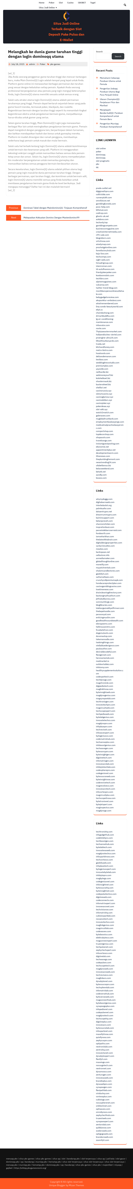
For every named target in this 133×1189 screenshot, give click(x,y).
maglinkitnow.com (104, 689)
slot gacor (120, 1158)
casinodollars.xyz (104, 400)
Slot (61, 2)
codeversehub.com (105, 993)
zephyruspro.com (104, 1040)
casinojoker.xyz (103, 403)
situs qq (56, 1158)
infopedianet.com (104, 1009)
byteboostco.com (104, 934)
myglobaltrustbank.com (107, 418)
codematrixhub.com (105, 739)
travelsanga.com (104, 440)
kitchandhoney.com (105, 347)
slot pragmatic (102, 161)
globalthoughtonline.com (107, 561)
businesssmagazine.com (107, 228)
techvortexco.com (104, 859)
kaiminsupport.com (105, 517)
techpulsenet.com (104, 947)
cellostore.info (102, 555)
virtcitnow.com (103, 241)
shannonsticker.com (105, 524)
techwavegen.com (104, 748)
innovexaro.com (103, 1024)
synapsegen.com (104, 1087)
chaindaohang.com (105, 312)
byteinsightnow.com (105, 779)
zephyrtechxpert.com (106, 950)
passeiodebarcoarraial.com (109, 530)
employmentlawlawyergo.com (110, 421)
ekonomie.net (102, 446)
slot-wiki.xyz (101, 409)
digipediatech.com (104, 686)
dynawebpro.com (104, 1084)
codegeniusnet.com (105, 881)
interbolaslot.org (103, 505)
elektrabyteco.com (105, 937)
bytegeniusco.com (104, 736)
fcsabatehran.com (104, 630)
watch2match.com (105, 412)
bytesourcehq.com (104, 887)
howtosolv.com (103, 353)
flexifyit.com (101, 1059)
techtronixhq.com (104, 831)
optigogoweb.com (104, 1134)
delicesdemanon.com (106, 356)
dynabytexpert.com (105, 1056)
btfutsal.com (102, 210)
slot (63, 1158)
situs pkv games (26, 1158)
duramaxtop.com (104, 636)
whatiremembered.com (107, 303)
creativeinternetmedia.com (109, 231)
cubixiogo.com (102, 1099)
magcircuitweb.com (105, 707)
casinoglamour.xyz (104, 397)
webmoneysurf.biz (104, 375)
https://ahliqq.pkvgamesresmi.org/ (30, 1168)
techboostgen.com (104, 841)
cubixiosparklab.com (105, 915)
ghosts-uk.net (102, 216)
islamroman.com (104, 266)
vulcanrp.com (102, 284)
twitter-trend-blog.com (106, 288)
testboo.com (102, 359)
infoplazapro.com (104, 726)
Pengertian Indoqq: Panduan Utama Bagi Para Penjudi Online (110, 91)
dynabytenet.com (104, 981)
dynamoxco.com (103, 1071)
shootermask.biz (103, 381)
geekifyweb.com (103, 862)
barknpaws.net (103, 552)
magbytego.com (103, 878)
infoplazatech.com (104, 866)
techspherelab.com (105, 987)
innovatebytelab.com (106, 872)
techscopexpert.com (105, 711)
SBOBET (82, 2)
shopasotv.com (103, 437)
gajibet (9, 1168)
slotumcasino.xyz (104, 393)
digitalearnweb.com (105, 502)
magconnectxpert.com (106, 940)
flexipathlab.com (104, 1090)
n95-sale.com (102, 235)
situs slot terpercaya (72, 1161)
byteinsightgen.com (105, 754)
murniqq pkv (41, 1161)
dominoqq (100, 154)
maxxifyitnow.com (104, 1034)
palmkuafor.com (103, 508)
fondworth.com (103, 533)
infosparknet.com (104, 1031)
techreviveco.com (104, 975)
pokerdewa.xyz (103, 406)
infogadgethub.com (105, 834)
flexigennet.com (103, 655)
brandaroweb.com (104, 1137)
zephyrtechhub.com (105, 1115)
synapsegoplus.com (105, 1006)
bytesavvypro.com (104, 751)
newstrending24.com (106, 462)
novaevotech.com (104, 919)
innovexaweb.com (104, 1077)
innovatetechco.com (105, 720)
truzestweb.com (103, 1118)
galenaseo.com (103, 415)
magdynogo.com (103, 810)
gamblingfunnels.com (106, 203)
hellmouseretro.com (105, 626)
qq (97, 167)
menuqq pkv (12, 1158)
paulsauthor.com (104, 648)
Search (99, 51)
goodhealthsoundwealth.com (109, 620)
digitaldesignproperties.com (109, 542)
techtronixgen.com (105, 701)
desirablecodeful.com (106, 651)
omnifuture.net (103, 200)
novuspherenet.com (105, 1102)
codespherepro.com (105, 770)
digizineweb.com (103, 897)
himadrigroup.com (104, 263)
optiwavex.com (103, 1109)
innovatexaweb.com (105, 850)
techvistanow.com (104, 909)
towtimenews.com (104, 589)
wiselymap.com (103, 244)
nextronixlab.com (104, 1046)
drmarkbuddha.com (105, 316)
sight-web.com (103, 259)
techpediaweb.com (105, 714)
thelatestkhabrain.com (106, 539)
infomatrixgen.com (105, 760)
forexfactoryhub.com (105, 250)
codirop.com (102, 213)
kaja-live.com (102, 253)
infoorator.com (103, 325)
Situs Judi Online (47, 7)
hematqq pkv (55, 1161)
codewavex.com (103, 931)
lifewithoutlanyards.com (107, 340)
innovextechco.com (105, 922)
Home (41, 2)
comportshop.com (104, 431)
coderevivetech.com (105, 782)
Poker (51, 2)
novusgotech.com (104, 1065)
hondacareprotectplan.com (108, 583)
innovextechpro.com (105, 704)
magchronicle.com (104, 683)
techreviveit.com (104, 729)
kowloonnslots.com (105, 275)
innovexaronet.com (105, 906)
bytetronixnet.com (104, 801)
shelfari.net (101, 387)
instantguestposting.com (107, 443)
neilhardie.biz (102, 372)
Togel (92, 2)
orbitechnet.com (103, 1105)
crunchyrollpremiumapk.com (109, 580)
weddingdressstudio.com (107, 362)
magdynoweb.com (104, 968)
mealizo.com (102, 549)
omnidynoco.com (104, 1112)
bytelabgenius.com (105, 717)
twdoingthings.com (105, 642)
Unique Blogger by (66, 1185)
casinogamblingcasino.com (108, 586)
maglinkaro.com (103, 978)
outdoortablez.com (105, 664)
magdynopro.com (104, 723)
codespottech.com (104, 676)
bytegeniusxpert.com (106, 869)
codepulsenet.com (104, 1012)
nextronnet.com (103, 1068)
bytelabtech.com (104, 847)
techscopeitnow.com (105, 798)
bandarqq (29, 1161)
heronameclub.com (105, 658)
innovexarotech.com (105, 788)
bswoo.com (101, 478)
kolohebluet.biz (103, 378)
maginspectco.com (105, 807)
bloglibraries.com (104, 605)
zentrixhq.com (102, 1049)
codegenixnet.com (104, 773)
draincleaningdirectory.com (108, 592)
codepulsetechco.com (106, 894)
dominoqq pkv (12, 1161)
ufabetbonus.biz (103, 465)
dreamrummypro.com (106, 514)
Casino (70, 2)
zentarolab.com (103, 1124)
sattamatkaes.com (105, 577)
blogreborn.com (103, 238)
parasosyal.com (103, 614)
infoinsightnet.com (104, 884)
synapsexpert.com (104, 1121)
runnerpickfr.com (104, 197)
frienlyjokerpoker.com (106, 272)
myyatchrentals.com (105, 567)
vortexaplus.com (104, 1096)
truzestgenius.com (104, 943)
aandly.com (101, 474)
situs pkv (97, 1165)
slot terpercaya (88, 1158)
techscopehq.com (104, 1018)
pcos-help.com (103, 207)
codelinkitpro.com (104, 838)
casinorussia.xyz (103, 390)
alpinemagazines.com (106, 281)
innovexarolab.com (105, 764)
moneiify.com (102, 564)
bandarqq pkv (73, 1158)
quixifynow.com (103, 1037)
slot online (101, 148)
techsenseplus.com (105, 742)
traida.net (100, 344)
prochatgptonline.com (106, 247)
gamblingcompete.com (106, 225)
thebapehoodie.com (105, 611)
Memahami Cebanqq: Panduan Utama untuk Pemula (110, 81)
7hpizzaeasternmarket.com (109, 331)
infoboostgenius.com (105, 745)
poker (98, 151)
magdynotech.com (104, 1015)
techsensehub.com (105, 844)
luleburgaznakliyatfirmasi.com (110, 608)
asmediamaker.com (105, 558)
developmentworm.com (107, 453)
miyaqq (117, 1165)
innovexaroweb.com (105, 972)
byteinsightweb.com (105, 692)
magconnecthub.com (106, 1000)
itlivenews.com (103, 456)
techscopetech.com (105, 965)
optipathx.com (102, 1043)
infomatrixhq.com (104, 912)
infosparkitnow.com (105, 856)
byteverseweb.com (105, 996)
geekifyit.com (102, 573)
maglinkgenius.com (105, 925)
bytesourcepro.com (105, 984)
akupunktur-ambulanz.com (108, 300)
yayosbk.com (102, 369)
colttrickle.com (103, 194)
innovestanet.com (104, 1053)
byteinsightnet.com (105, 891)
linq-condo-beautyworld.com (109, 306)
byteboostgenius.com (106, 1003)
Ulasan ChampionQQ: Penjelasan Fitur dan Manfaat (110, 102)
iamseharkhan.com (105, 536)
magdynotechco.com (105, 853)
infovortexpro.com (104, 792)
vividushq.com (102, 1093)
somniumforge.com (105, 602)
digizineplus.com (103, 1021)
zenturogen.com (103, 1074)
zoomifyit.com (102, 1140)
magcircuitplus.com (105, 795)
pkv (97, 164)
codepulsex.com (103, 962)
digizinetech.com (104, 757)
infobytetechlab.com (105, 767)
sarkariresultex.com (105, 545)
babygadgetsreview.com (107, 297)
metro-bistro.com (104, 350)
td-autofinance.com (105, 269)
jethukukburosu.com (105, 598)
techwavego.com (104, 959)
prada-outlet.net (103, 188)
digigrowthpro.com (104, 191)
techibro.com (102, 278)
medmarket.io (102, 661)
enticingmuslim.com (105, 617)
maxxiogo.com (102, 1062)
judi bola (110, 1158)
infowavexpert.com (105, 732)
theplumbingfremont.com (108, 459)
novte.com (101, 328)
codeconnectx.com (105, 900)
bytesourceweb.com (105, 776)
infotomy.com (102, 667)
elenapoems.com (104, 623)
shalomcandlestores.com (108, 570)
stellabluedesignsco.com (107, 645)
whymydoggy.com (104, 499)
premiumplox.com (104, 365)
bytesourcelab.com (105, 1028)
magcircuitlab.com (104, 928)
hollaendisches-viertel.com (108, 334)
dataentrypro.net (104, 511)
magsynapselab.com (105, 698)
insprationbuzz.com (105, 527)
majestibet (108, 1165)
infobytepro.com (103, 875)
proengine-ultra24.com (107, 337)
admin (32, 64)
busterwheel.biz (103, 384)
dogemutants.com (104, 633)
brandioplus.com (104, 1081)
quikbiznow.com (103, 1127)
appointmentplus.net (106, 450)
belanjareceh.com (104, 521)
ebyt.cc (99, 309)
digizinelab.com (103, 956)
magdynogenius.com (105, 695)
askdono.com (102, 219)
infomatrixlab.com (104, 990)
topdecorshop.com (105, 434)
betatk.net (101, 471)
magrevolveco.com (105, 785)
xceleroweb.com (103, 1130)
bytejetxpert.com (104, 804)
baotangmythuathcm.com (108, 595)
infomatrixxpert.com (105, 903)
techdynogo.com (103, 679)
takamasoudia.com (105, 639)
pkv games (55, 64)
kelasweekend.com (105, 468)
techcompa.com (103, 256)
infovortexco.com (104, 953)
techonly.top (102, 222)
